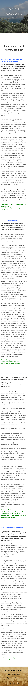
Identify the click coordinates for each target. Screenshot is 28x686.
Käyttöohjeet (14, 23)
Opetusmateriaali (14, 674)
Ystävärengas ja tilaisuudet (14, 670)
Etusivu (14, 17)
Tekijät (14, 25)
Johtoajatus (14, 20)
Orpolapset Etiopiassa (14, 678)
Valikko (14, 30)
